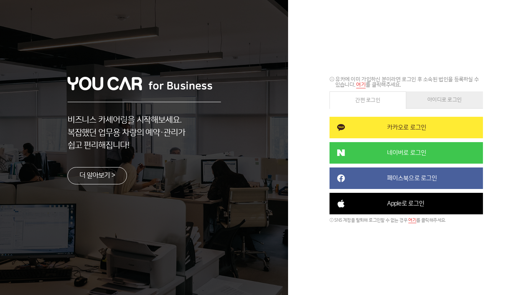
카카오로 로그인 (407, 127)
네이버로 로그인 (407, 152)
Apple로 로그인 (406, 203)
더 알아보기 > (97, 175)
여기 (361, 85)
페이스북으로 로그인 (412, 178)
